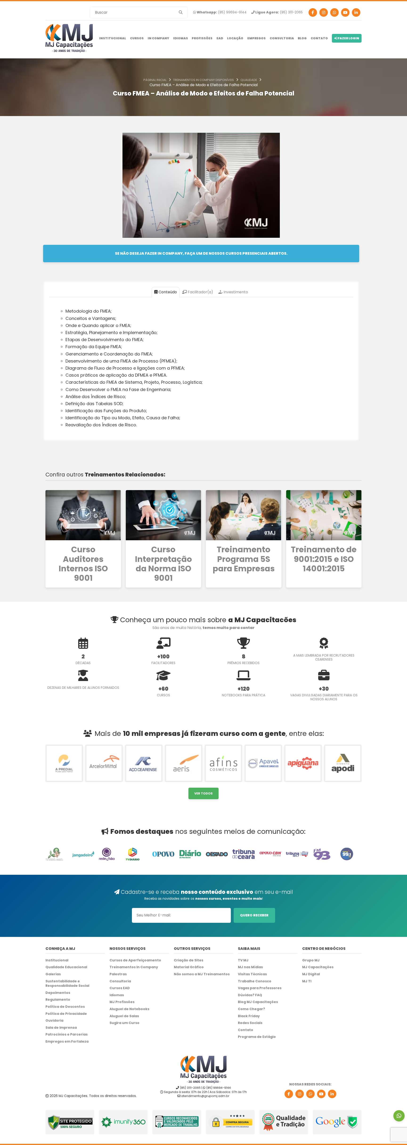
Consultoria (282, 38)
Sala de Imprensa (61, 1027)
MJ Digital (311, 974)
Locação (235, 38)
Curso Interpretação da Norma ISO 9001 (163, 564)
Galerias (53, 974)
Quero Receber (254, 915)
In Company (158, 38)
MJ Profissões (122, 1002)
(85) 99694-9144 (221, 12)
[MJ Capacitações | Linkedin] (356, 12)
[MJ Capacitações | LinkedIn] (332, 1094)
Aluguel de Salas (124, 1016)
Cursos (137, 38)
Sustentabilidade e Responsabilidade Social (67, 983)
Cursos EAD (120, 988)
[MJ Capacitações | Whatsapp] (334, 12)
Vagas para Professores (259, 988)
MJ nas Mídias (250, 967)
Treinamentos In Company (134, 967)
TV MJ (243, 960)
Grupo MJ (311, 960)
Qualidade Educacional (66, 967)
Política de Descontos (65, 1006)
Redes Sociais (250, 1023)
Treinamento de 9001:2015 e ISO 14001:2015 (324, 559)
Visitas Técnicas (252, 974)
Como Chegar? (251, 1009)
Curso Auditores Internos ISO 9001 (83, 564)
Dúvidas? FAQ (250, 995)
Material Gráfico (189, 967)
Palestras (118, 974)
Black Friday (249, 1016)
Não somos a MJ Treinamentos (202, 974)
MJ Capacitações (318, 967)
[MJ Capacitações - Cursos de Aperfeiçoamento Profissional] (69, 38)
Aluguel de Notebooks (129, 1009)
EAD (219, 38)
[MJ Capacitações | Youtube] (345, 12)
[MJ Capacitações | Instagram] (323, 12)
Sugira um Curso (124, 1023)
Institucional (112, 38)
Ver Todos (203, 793)
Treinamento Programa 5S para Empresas (244, 559)
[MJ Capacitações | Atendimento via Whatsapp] (399, 1115)
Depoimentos (57, 993)
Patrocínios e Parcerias (66, 1034)
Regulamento (57, 999)
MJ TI (306, 981)
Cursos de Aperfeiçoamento (135, 960)
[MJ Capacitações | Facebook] (313, 12)
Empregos (256, 38)
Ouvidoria (54, 1020)
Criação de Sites (188, 960)
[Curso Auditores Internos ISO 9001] (83, 515)
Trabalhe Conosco (254, 981)
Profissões (202, 38)
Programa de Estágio (257, 1037)
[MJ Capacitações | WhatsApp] (310, 1094)
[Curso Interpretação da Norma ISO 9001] (163, 515)
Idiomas (180, 38)
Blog (302, 38)
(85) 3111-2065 (279, 12)
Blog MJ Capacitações (258, 1002)
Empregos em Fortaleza (67, 1041)
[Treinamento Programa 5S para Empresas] (243, 515)
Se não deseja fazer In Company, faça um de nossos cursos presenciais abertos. (201, 253)
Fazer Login (348, 38)
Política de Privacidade (66, 1014)
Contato (319, 38)
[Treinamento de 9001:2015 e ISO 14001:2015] (324, 515)
